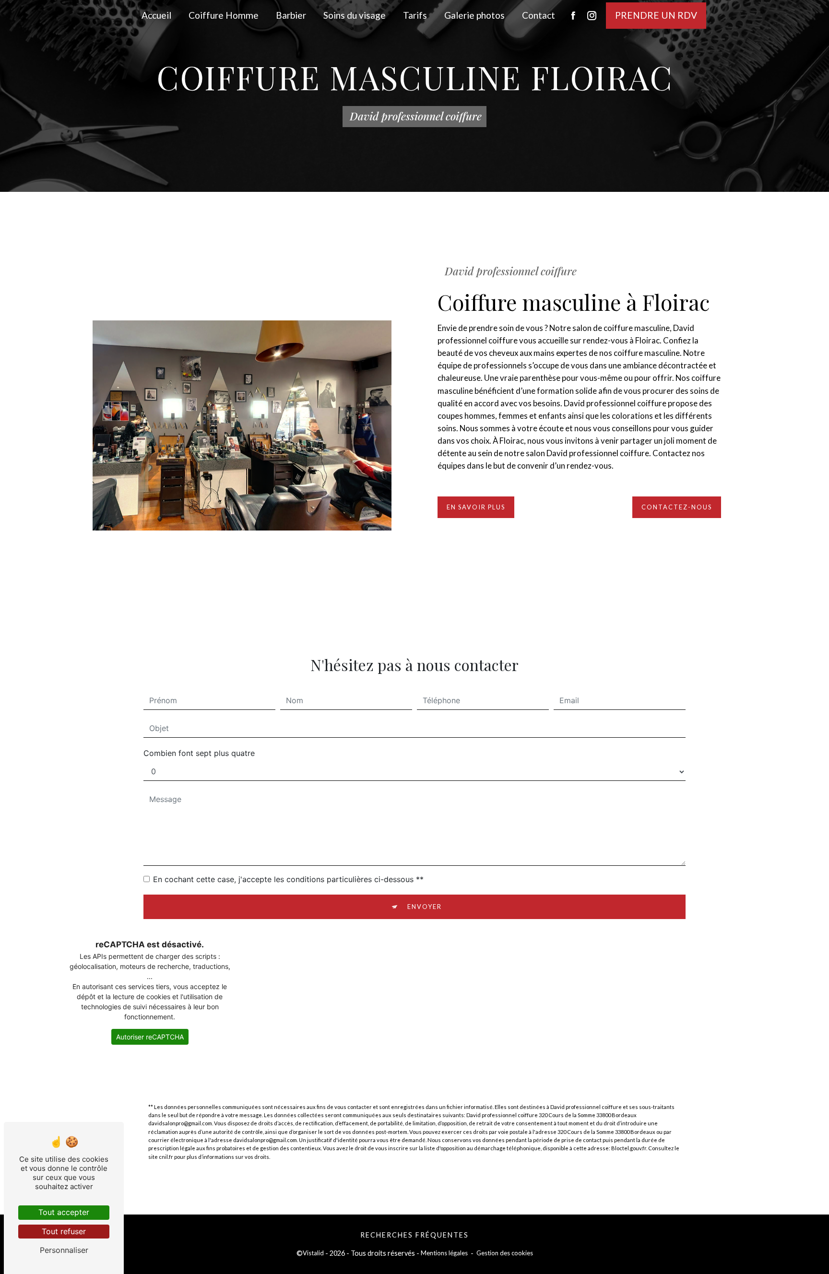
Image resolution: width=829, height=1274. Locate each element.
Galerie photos (474, 15)
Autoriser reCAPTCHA (150, 1037)
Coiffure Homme (224, 15)
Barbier (291, 15)
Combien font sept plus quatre (199, 753)
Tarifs (415, 15)
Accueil (156, 15)
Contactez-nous (676, 507)
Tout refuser (64, 1231)
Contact (538, 15)
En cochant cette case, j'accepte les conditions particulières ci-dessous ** (288, 879)
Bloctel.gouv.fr (628, 1148)
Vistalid (313, 1253)
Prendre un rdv (656, 15)
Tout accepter (63, 1212)
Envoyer (424, 906)
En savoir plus (476, 507)
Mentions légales (444, 1253)
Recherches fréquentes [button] (414, 1235)
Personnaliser (64, 1250)
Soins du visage (354, 15)
